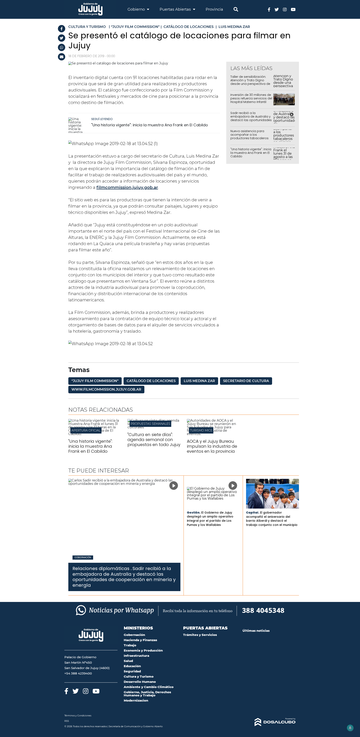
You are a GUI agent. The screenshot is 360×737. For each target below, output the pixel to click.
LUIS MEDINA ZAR (199, 381)
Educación (132, 666)
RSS (66, 720)
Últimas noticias (256, 631)
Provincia (214, 9)
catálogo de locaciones (151, 381)
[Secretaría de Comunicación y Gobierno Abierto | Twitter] (277, 9)
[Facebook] (61, 28)
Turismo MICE (201, 430)
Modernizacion (136, 700)
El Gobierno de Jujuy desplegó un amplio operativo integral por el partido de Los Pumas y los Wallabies (210, 518)
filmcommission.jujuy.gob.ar (127, 187)
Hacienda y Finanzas (140, 640)
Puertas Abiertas (176, 9)
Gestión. (193, 512)
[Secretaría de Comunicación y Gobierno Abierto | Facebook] (269, 9)
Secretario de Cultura (246, 381)
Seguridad (132, 671)
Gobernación (83, 558)
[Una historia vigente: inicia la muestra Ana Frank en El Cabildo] (78, 125)
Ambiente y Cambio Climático (149, 687)
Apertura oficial (85, 430)
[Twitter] (61, 38)
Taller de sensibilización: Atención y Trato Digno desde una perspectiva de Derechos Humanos (250, 82)
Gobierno (137, 9)
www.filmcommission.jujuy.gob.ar (106, 389)
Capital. (252, 512)
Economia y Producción (143, 650)
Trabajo (130, 645)
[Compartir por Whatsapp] (61, 47)
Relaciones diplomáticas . (102, 568)
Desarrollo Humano (140, 682)
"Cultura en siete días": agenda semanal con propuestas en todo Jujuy (154, 439)
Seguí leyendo (102, 119)
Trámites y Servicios (200, 635)
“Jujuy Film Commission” (95, 381)
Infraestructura (136, 656)
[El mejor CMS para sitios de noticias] (269, 722)
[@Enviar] (61, 56)
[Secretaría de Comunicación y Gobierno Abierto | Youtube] (293, 9)
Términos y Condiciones (77, 715)
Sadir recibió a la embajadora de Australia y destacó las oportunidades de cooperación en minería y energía (251, 120)
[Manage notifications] (350, 727)
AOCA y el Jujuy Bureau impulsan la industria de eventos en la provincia (212, 446)
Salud (128, 661)
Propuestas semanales (150, 424)
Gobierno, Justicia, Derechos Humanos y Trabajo (147, 693)
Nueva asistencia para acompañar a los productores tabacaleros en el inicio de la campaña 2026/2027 (250, 138)
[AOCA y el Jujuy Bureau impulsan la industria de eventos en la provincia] (213, 434)
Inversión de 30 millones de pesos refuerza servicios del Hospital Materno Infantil (251, 98)
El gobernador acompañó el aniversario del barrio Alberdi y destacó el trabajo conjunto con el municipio (272, 518)
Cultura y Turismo (139, 676)
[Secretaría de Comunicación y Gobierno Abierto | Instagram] (285, 9)
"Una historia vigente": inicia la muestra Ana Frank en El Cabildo (149, 125)
